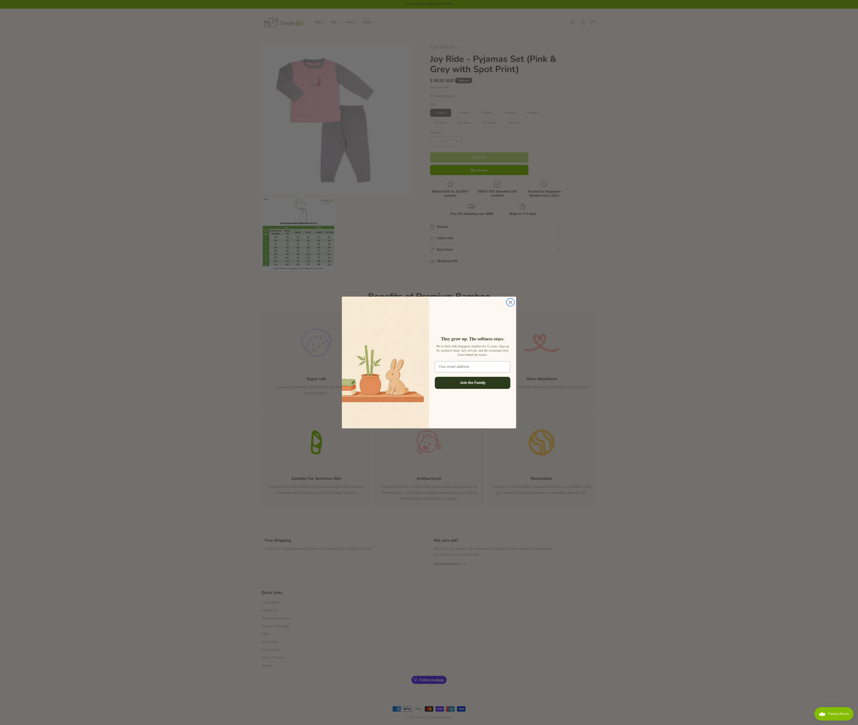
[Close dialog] (510, 302)
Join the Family (473, 383)
